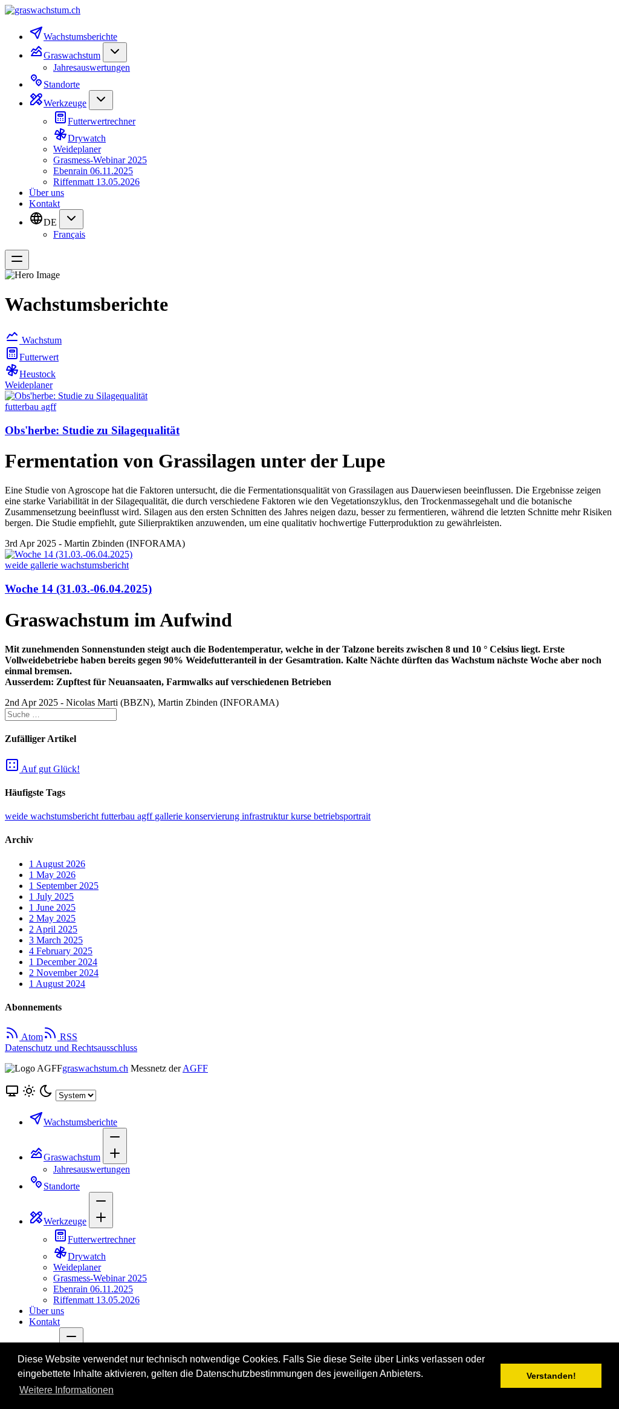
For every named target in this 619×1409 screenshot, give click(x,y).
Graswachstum (72, 55)
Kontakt (44, 203)
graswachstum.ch (95, 1068)
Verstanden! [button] (551, 1376)
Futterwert (39, 357)
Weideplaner (77, 149)
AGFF (195, 1068)
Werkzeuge (65, 103)
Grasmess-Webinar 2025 (100, 160)
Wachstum (40, 340)
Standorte (62, 84)
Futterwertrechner (101, 121)
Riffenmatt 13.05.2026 (96, 182)
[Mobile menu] (17, 260)
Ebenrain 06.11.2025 (93, 171)
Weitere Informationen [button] (66, 1390)
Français (69, 234)
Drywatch (87, 138)
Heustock (37, 374)
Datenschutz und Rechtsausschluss (71, 1048)
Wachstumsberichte (80, 36)
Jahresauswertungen (91, 67)
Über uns (46, 192)
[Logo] (309, 10)
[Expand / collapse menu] (115, 52)
